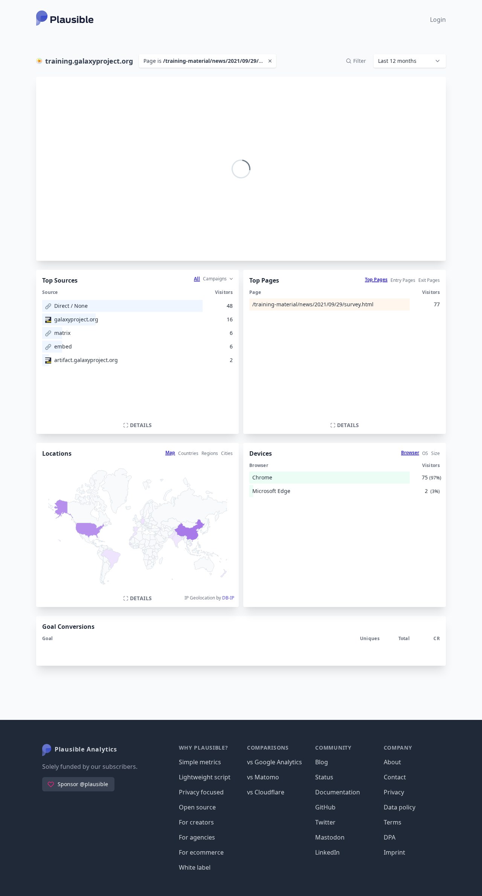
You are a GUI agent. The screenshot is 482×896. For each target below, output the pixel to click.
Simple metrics (200, 762)
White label (194, 867)
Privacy (394, 792)
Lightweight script (204, 777)
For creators (196, 822)
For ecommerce (201, 852)
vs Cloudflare (265, 792)
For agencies (197, 837)
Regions (209, 453)
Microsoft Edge (271, 490)
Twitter (325, 822)
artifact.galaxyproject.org (86, 360)
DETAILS (141, 425)
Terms (392, 822)
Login (438, 19)
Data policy (399, 807)
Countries (188, 453)
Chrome (262, 477)
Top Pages (376, 279)
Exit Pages (429, 280)
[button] (410, 61)
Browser (410, 452)
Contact (395, 777)
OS (425, 453)
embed (63, 346)
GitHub (325, 807)
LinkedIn (327, 852)
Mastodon (330, 837)
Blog (321, 762)
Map (170, 452)
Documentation (337, 792)
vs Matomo (263, 777)
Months (422, 110)
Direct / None (71, 305)
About (392, 762)
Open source (197, 807)
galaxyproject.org (76, 319)
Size (435, 453)
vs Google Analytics (274, 762)
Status (324, 777)
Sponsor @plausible (83, 784)
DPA (389, 837)
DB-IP (228, 598)
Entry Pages (402, 280)
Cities (227, 453)
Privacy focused (201, 792)
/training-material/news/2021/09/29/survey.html (313, 304)
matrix (62, 332)
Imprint (394, 852)
